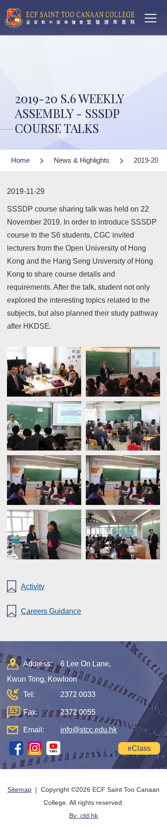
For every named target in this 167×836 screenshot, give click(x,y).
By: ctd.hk (83, 815)
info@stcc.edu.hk (88, 730)
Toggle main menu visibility (151, 18)
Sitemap (19, 789)
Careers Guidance (51, 611)
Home (20, 160)
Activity (33, 587)
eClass (139, 748)
